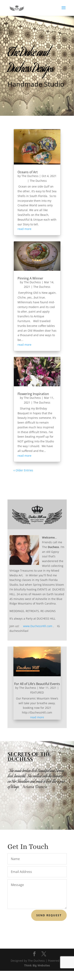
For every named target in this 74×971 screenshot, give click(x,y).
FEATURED (37, 692)
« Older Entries (23, 470)
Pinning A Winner (30, 278)
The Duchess (30, 176)
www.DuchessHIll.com (37, 626)
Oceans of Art (28, 172)
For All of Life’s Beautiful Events (37, 684)
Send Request (49, 915)
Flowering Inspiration (33, 394)
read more (24, 229)
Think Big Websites (37, 965)
